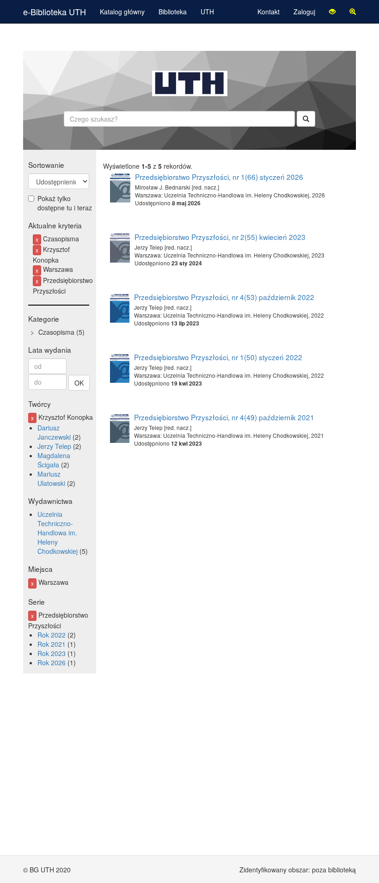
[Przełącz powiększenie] (352, 11)
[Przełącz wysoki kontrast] (332, 11)
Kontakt (268, 11)
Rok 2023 (51, 653)
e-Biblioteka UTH (54, 12)
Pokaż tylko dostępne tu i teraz (64, 203)
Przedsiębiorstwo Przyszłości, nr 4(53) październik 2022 (224, 297)
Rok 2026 (51, 662)
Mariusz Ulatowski (51, 478)
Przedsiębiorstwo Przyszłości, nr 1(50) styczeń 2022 (218, 357)
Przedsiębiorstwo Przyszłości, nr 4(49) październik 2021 (224, 417)
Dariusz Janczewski (54, 432)
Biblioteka (173, 11)
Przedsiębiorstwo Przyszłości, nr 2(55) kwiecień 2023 (220, 237)
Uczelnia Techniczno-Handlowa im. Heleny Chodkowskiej (57, 532)
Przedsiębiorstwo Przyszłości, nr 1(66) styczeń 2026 (219, 177)
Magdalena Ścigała (53, 460)
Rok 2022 (51, 634)
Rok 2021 (51, 644)
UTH (207, 11)
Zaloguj (304, 11)
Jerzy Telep (54, 446)
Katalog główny (122, 11)
